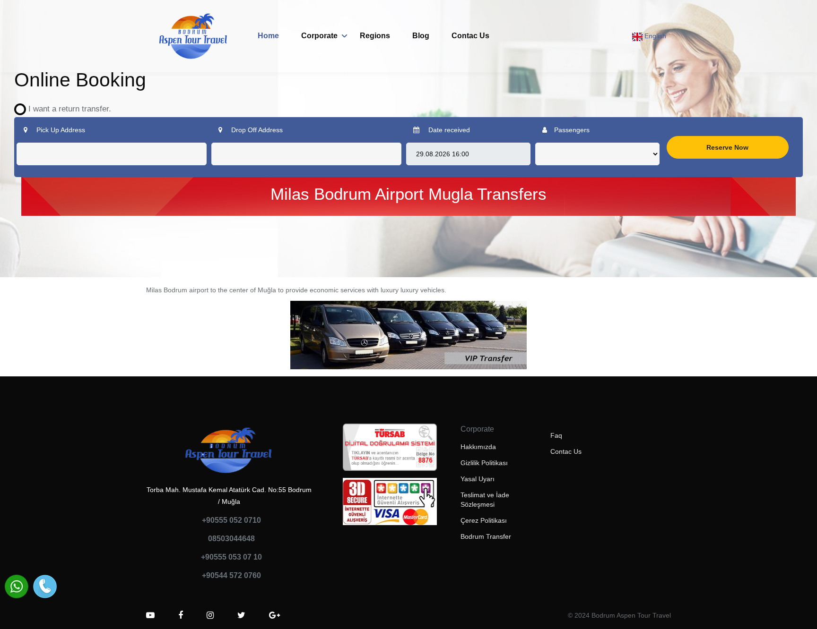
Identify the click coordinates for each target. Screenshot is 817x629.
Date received (448, 130)
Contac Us (470, 36)
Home (268, 36)
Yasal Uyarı (478, 479)
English (654, 36)
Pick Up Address (60, 130)
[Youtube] (150, 615)
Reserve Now (727, 147)
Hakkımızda (478, 446)
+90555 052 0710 (231, 520)
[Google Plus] (274, 615)
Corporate (319, 36)
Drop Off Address (256, 130)
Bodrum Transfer (486, 536)
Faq (556, 435)
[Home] (193, 36)
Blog (420, 36)
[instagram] (210, 615)
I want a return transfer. (66, 108)
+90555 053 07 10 (231, 557)
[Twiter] (241, 615)
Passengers (572, 130)
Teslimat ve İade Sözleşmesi (485, 499)
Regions (375, 36)
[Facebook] (180, 615)
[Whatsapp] (16, 586)
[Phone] (45, 586)
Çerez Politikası (484, 520)
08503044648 (231, 539)
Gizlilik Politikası (484, 463)
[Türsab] (390, 450)
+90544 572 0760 (231, 575)
